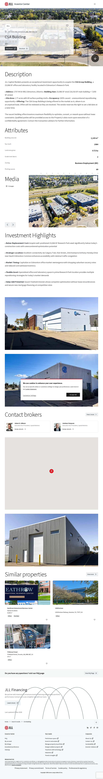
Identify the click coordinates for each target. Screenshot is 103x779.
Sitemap (7, 750)
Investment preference (12, 747)
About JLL (88, 738)
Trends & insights (50, 755)
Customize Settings (29, 395)
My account (8, 741)
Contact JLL (88, 741)
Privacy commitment (36, 768)
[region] (51, 389)
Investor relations (90, 747)
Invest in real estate (51, 741)
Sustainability (89, 744)
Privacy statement (21, 768)
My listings (8, 744)
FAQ (6, 738)
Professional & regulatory (78, 768)
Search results (16, 722)
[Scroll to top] (96, 722)
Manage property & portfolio (53, 744)
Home (6, 722)
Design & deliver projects (52, 747)
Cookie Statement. (31, 389)
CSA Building (27, 722)
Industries (48, 752)
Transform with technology (53, 750)
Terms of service (51, 768)
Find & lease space (51, 738)
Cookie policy (62, 768)
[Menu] (94, 4)
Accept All (73, 395)
